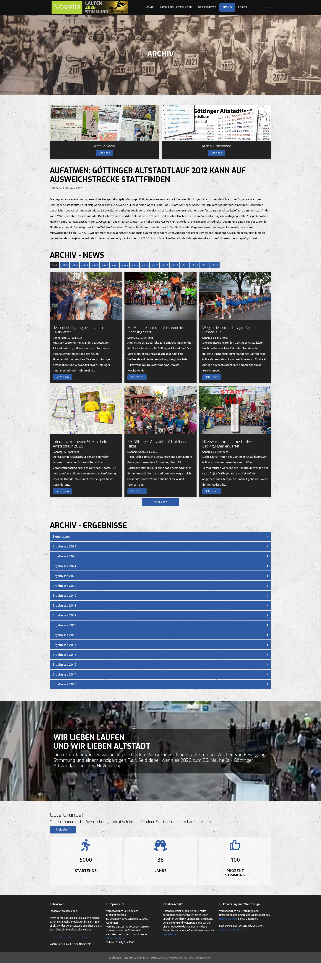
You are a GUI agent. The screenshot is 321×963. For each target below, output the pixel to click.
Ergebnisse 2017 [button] (65, 615)
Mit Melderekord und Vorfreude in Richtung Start (155, 330)
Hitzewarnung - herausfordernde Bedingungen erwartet (229, 444)
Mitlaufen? (63, 829)
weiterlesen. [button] (170, 934)
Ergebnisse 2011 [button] (65, 674)
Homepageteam (228, 918)
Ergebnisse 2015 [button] (65, 635)
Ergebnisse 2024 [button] (65, 566)
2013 (195, 264)
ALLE (55, 264)
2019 (135, 264)
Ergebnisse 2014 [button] (65, 645)
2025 (75, 264)
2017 (155, 264)
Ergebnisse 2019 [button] (65, 595)
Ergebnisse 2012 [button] (65, 664)
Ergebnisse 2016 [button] (65, 625)
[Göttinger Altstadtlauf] (89, 7)
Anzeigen (104, 152)
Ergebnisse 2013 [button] (65, 654)
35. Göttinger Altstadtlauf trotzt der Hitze (157, 444)
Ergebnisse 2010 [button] (65, 684)
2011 (215, 264)
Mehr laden (160, 501)
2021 (115, 264)
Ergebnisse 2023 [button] (65, 576)
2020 (125, 264)
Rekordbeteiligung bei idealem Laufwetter (78, 330)
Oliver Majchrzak (116, 938)
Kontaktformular (62, 937)
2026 (65, 264)
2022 (105, 264)
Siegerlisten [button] (61, 536)
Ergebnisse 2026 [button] (65, 546)
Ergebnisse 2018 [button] (65, 605)
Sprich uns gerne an (230, 929)
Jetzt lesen (62, 377)
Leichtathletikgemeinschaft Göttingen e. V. (184, 957)
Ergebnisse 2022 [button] (65, 585)
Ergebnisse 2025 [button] (65, 556)
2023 (95, 264)
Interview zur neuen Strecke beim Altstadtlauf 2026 (80, 444)
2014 (185, 264)
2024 (85, 264)
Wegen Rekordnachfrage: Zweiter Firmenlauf (229, 330)
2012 (205, 264)
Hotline (83, 937)
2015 (175, 264)
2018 (145, 264)
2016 (165, 264)
